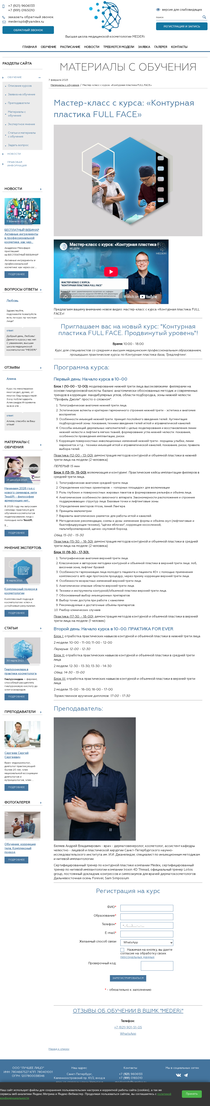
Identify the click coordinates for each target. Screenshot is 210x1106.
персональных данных (137, 957)
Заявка (144, 47)
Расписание (70, 47)
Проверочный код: (102, 963)
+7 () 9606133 (131, 1074)
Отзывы (12, 367)
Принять (192, 1094)
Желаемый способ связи (97, 941)
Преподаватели (19, 103)
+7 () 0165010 (131, 1078)
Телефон (109, 924)
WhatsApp (128, 1033)
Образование (105, 915)
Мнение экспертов (23, 548)
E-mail (110, 932)
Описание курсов (20, 86)
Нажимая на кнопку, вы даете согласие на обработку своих (146, 953)
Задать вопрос (18, 145)
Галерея (160, 47)
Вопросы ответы (21, 289)
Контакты (179, 47)
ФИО (111, 907)
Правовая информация (17, 164)
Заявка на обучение (21, 94)
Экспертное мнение (21, 124)
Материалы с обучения (17, 114)
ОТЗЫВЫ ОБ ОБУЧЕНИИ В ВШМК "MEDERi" (128, 1011)
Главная (30, 47)
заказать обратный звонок (31, 17)
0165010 (21, 10)
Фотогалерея (17, 802)
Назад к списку (59, 1049)
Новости (91, 47)
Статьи (11, 628)
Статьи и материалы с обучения (22, 135)
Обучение (48, 47)
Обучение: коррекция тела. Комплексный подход (20, 848)
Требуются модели (118, 47)
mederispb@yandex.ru (26, 21)
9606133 (21, 6)
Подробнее (16, 274)
